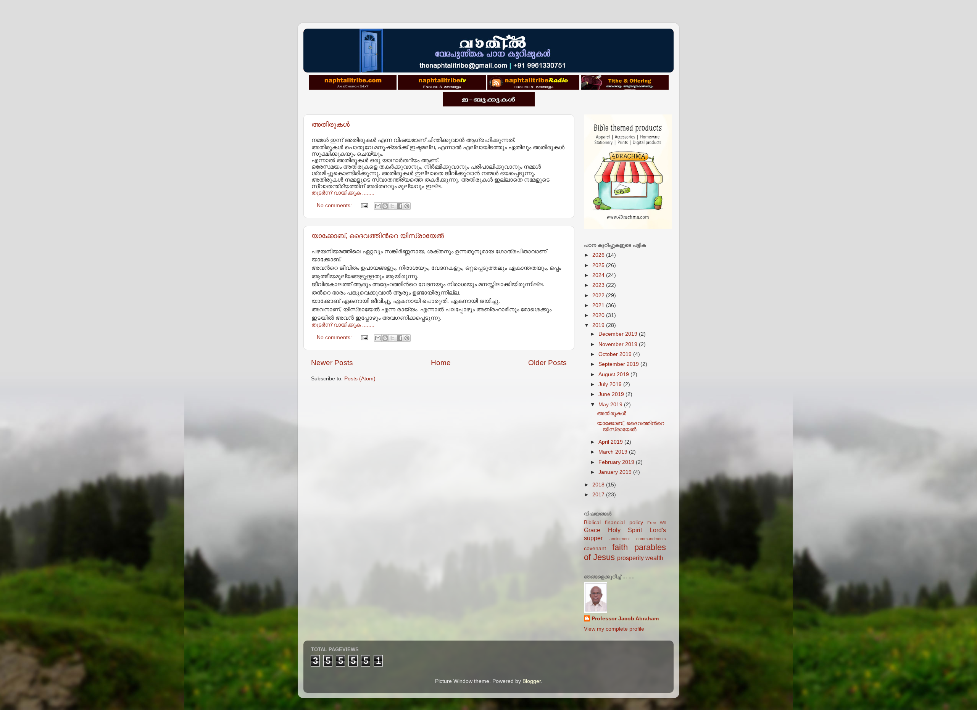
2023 (599, 285)
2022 (599, 295)
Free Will (656, 522)
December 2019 (618, 334)
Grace (592, 529)
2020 (599, 315)
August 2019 (614, 374)
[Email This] (378, 206)
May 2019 (611, 404)
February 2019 (617, 462)
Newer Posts (332, 363)
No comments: (335, 205)
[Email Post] (363, 205)
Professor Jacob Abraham (625, 618)
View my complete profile (614, 629)
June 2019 (612, 394)
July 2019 (610, 384)
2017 (599, 494)
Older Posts (547, 363)
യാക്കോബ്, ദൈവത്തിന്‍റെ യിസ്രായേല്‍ (377, 236)
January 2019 (615, 472)
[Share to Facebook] (399, 206)
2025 (599, 265)
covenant (595, 548)
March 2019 (613, 452)
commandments (651, 538)
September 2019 (619, 364)
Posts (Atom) (360, 379)
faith (620, 547)
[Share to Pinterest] (407, 206)
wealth (654, 557)
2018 (599, 485)
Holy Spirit (625, 529)
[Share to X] (392, 206)
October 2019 (615, 354)
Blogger (531, 681)
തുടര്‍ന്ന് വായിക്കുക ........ (342, 193)
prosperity (630, 557)
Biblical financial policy (613, 522)
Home (441, 363)
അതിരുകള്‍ (330, 124)
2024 (599, 275)
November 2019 (618, 344)
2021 (599, 305)
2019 (599, 325)
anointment (619, 538)
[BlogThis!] (385, 206)
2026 (599, 255)
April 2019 (611, 442)
